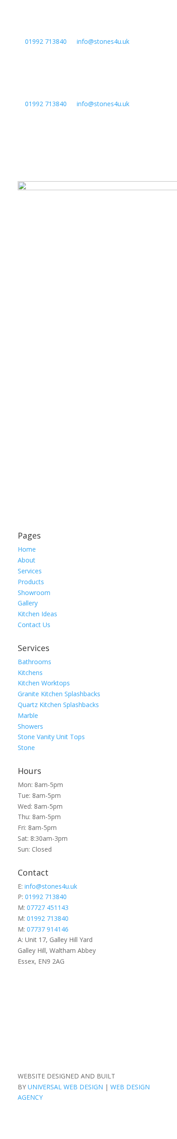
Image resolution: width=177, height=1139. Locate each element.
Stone (26, 747)
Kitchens (30, 672)
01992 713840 (46, 41)
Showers (30, 726)
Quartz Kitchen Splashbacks (58, 704)
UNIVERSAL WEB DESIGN (65, 1087)
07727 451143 (48, 907)
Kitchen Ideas (37, 613)
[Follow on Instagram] (152, 987)
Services (30, 571)
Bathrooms (34, 661)
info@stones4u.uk (103, 41)
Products (31, 581)
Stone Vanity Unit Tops (51, 736)
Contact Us (34, 624)
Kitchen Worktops (44, 683)
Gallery (28, 603)
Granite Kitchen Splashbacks (59, 693)
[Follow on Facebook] (134, 987)
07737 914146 (48, 929)
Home (89, 429)
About (26, 560)
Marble (28, 715)
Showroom (34, 592)
